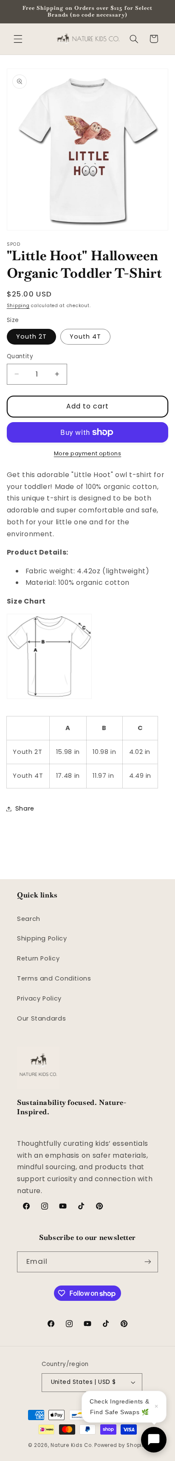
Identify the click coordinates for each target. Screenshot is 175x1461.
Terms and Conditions (54, 978)
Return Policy (38, 958)
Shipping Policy (42, 938)
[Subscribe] (148, 1261)
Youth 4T (85, 336)
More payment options (87, 453)
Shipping (18, 305)
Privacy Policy (39, 998)
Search (28, 919)
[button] (18, 39)
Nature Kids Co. (72, 1445)
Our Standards (41, 1018)
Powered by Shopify (120, 1445)
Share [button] (24, 808)
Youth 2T (31, 336)
